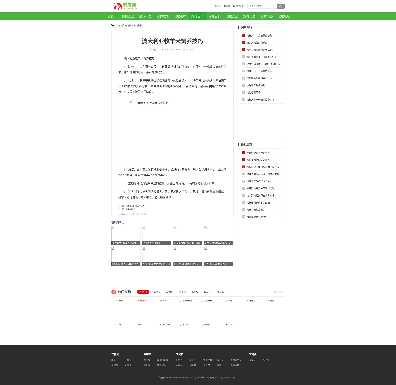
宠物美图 (249, 16)
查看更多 (278, 292)
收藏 (228, 6)
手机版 (218, 6)
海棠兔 (252, 360)
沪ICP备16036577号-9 (226, 377)
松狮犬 (206, 364)
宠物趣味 (180, 16)
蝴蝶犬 (193, 364)
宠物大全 (232, 16)
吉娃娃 (179, 364)
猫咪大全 (145, 16)
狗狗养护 (137, 25)
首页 (111, 16)
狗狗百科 (197, 16)
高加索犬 (234, 364)
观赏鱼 (207, 291)
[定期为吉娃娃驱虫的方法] (187, 256)
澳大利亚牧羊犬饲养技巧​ (139, 214)
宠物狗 (169, 291)
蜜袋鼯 (114, 364)
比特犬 (179, 360)
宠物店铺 (284, 16)
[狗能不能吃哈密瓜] (156, 235)
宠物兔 (195, 291)
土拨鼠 (128, 360)
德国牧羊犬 (208, 360)
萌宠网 (126, 6)
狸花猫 (147, 364)
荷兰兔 (266, 360)
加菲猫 (147, 360)
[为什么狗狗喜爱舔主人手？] (218, 235)
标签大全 (239, 6)
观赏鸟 (220, 291)
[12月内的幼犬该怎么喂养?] (125, 256)
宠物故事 (163, 16)
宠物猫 (156, 291)
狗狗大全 (128, 16)
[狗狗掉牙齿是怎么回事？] (218, 256)
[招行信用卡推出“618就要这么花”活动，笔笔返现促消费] (125, 235)
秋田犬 (220, 360)
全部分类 (143, 291)
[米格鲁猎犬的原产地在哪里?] (187, 235)
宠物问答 (266, 16)
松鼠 (113, 360)
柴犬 (192, 360)
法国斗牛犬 (235, 360)
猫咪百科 (215, 16)
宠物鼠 (182, 291)
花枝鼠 (128, 364)
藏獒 (219, 364)
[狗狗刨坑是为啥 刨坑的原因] (156, 256)
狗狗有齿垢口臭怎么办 (135, 206)
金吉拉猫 (161, 364)
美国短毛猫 (162, 360)
